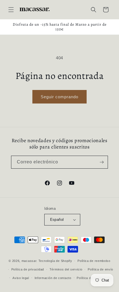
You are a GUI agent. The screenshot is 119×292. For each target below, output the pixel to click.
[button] (11, 10)
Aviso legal (20, 278)
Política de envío (100, 269)
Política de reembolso (93, 260)
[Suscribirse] (101, 162)
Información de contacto (53, 278)
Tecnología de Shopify (55, 260)
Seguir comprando (59, 96)
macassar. (29, 260)
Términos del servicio (66, 269)
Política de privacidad (27, 269)
